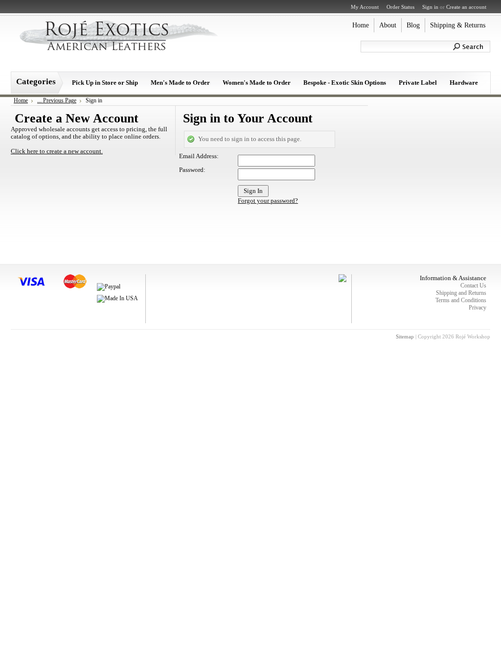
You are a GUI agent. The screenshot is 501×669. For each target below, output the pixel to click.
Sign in (430, 7)
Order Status (400, 7)
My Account (365, 7)
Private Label (418, 82)
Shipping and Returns (461, 292)
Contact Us (473, 285)
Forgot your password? (268, 200)
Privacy (477, 307)
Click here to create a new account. (57, 151)
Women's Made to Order (257, 82)
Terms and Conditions (460, 300)
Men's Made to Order (180, 82)
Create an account (466, 7)
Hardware (464, 82)
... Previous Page (56, 100)
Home (21, 100)
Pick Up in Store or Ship (105, 82)
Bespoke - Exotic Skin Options (344, 82)
